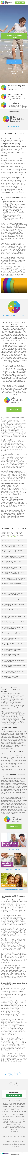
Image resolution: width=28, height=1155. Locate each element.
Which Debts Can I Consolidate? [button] (13, 541)
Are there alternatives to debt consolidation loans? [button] (12, 588)
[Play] (4, 291)
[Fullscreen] (23, 291)
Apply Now (20, 2)
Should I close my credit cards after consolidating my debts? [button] (14, 594)
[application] (14, 285)
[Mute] (21, 291)
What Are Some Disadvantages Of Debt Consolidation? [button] (14, 666)
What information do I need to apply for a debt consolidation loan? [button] (14, 557)
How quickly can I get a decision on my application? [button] (14, 562)
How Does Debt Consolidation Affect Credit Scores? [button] (14, 661)
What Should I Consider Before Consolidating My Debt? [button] (12, 650)
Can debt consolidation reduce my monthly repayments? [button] (13, 628)
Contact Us (17, 1073)
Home (9, 1073)
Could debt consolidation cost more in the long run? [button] (14, 605)
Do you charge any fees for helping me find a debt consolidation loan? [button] (15, 578)
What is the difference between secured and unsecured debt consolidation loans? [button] (13, 611)
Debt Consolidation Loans (9, 1136)
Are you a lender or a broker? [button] (12, 583)
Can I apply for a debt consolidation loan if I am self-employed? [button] (14, 573)
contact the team (10, 536)
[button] (14, 409)
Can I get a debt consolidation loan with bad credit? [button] (14, 639)
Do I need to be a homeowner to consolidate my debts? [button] (13, 546)
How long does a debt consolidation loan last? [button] (14, 617)
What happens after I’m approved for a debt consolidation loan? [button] (15, 599)
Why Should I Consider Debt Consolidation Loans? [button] (11, 655)
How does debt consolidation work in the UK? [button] (14, 644)
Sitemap (20, 1075)
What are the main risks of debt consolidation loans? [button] (13, 551)
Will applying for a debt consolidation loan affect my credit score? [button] (14, 633)
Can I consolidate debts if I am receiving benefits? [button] (12, 568)
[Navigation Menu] (26, 2)
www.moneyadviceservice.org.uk (14, 1132)
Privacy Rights (10, 1075)
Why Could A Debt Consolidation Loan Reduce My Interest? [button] (14, 671)
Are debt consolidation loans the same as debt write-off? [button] (15, 622)
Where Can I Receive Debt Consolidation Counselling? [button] (11, 677)
